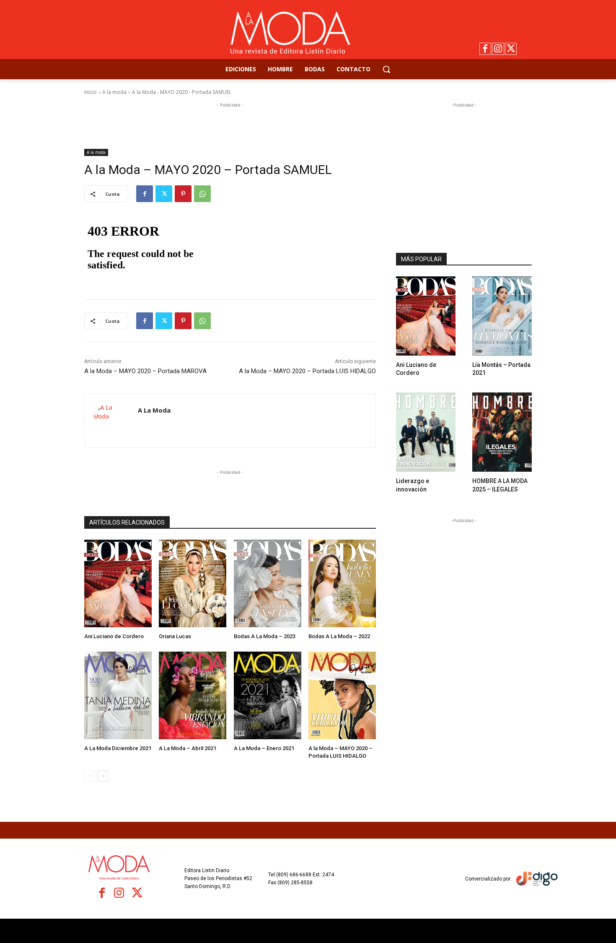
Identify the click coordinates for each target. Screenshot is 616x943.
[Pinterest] (183, 193)
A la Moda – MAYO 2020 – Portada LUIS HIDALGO (307, 371)
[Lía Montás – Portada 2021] (502, 316)
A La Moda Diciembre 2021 (117, 748)
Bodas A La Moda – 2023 (264, 636)
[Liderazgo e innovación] (426, 432)
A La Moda (154, 410)
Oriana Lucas (175, 636)
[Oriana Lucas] (192, 583)
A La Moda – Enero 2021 (264, 748)
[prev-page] (89, 776)
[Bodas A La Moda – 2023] (267, 583)
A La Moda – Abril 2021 (187, 748)
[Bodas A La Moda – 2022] (342, 583)
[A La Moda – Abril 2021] (192, 695)
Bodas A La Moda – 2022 (339, 636)
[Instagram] (498, 49)
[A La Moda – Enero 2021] (267, 695)
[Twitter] (511, 49)
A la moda (114, 92)
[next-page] (103, 776)
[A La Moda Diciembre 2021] (118, 695)
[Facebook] (485, 49)
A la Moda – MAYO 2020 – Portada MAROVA (145, 371)
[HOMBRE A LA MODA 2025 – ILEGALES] (502, 432)
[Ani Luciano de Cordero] (118, 583)
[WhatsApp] (202, 193)
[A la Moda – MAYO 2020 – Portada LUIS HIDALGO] (342, 695)
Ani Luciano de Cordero (114, 636)
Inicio (90, 92)
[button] (386, 69)
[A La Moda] (111, 421)
